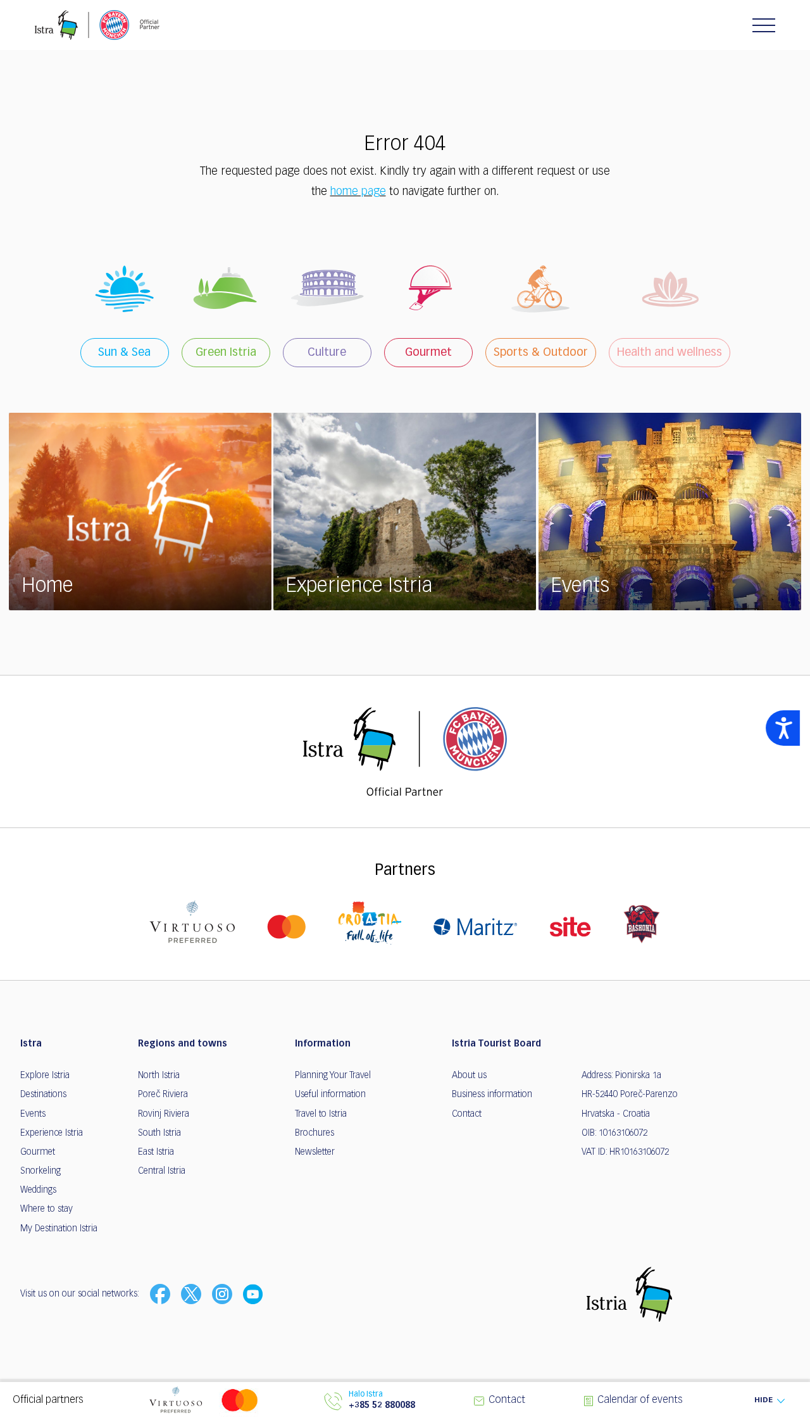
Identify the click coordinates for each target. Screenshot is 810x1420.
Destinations (43, 1094)
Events (33, 1114)
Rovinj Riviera (163, 1114)
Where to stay (46, 1209)
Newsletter (315, 1152)
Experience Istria (51, 1133)
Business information (492, 1094)
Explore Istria (45, 1075)
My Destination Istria (58, 1228)
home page (358, 192)
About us (469, 1075)
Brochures (314, 1133)
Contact (467, 1114)
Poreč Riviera (163, 1094)
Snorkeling (40, 1171)
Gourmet (37, 1152)
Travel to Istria (321, 1114)
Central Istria (161, 1171)
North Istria (159, 1075)
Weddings (38, 1190)
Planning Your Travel (333, 1075)
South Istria (159, 1133)
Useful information (330, 1094)
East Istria (156, 1152)
